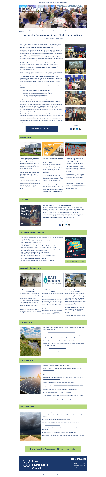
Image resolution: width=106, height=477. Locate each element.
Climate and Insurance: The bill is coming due (59, 419)
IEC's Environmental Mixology (30, 258)
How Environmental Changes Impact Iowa (33, 252)
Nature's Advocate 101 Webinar (31, 242)
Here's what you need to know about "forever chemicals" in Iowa (62, 340)
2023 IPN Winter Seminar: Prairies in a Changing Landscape (37, 245)
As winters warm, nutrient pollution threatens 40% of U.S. (59, 350)
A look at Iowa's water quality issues (57, 348)
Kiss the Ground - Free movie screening (33, 244)
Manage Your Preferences (57, 474)
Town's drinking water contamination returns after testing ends (68, 335)
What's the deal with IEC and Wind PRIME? (59, 365)
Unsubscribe (46, 474)
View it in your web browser (61, 2)
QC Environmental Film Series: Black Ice (33, 255)
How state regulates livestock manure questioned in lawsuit (61, 332)
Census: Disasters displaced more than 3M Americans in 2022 (61, 432)
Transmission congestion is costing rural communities (59, 392)
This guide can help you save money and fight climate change (65, 422)
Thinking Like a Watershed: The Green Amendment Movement (38, 237)
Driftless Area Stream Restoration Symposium (36, 260)
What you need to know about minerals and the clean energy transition (67, 399)
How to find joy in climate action (52, 425)
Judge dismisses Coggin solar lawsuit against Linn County (61, 382)
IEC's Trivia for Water (29, 253)
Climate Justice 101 (28, 240)
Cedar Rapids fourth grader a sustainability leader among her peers (62, 411)
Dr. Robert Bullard (35, 55)
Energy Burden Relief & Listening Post (32, 247)
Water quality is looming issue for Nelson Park (65, 337)
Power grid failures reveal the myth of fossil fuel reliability (64, 389)
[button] (42, 129)
